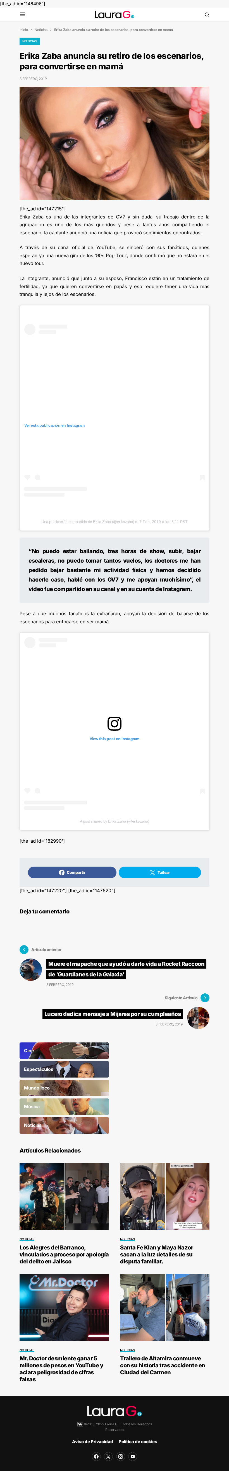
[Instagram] (120, 1456)
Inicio (24, 30)
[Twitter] (108, 1456)
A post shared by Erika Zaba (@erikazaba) (114, 821)
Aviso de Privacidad (92, 1441)
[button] (22, 14)
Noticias (41, 30)
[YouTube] (132, 1456)
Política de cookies (138, 1441)
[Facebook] (96, 1456)
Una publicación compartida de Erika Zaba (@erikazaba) (87, 521)
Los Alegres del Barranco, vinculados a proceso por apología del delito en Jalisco (64, 1254)
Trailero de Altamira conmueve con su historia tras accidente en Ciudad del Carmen (162, 1365)
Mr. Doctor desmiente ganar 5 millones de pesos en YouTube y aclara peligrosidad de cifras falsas (61, 1369)
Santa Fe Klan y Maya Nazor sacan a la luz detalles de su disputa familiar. (156, 1254)
